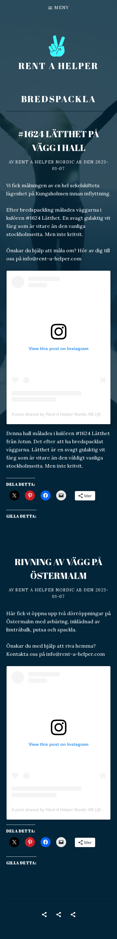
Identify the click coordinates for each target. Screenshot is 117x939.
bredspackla (58, 99)
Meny (61, 7)
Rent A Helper (58, 65)
